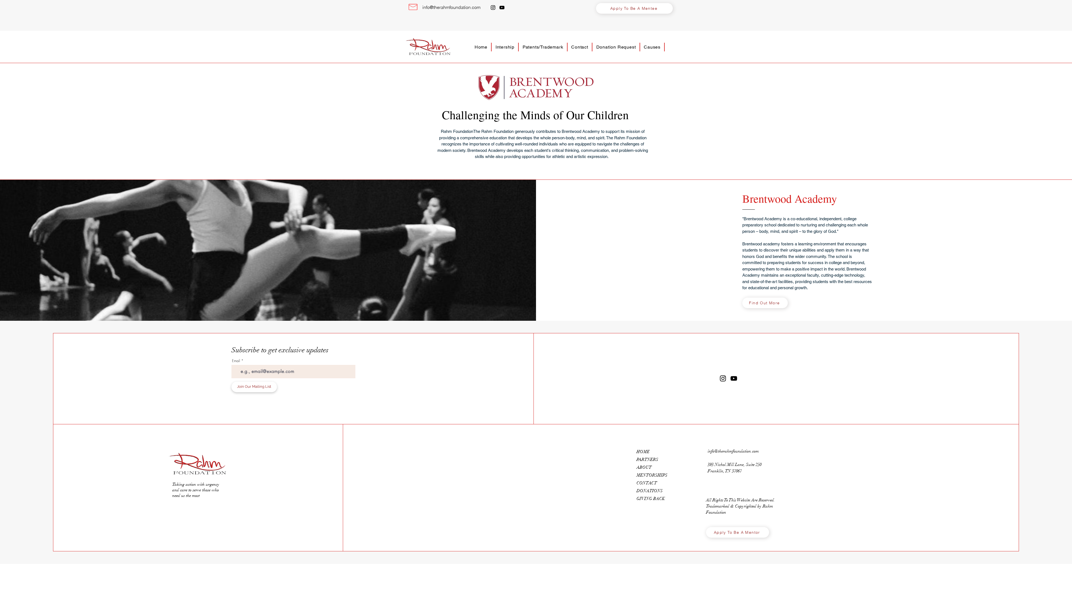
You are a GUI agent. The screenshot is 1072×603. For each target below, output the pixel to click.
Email (236, 361)
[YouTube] (502, 7)
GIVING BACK (650, 498)
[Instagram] (493, 7)
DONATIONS (649, 490)
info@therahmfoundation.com (451, 7)
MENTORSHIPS (651, 475)
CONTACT (646, 482)
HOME (643, 451)
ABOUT (644, 467)
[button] (634, 8)
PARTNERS (647, 459)
